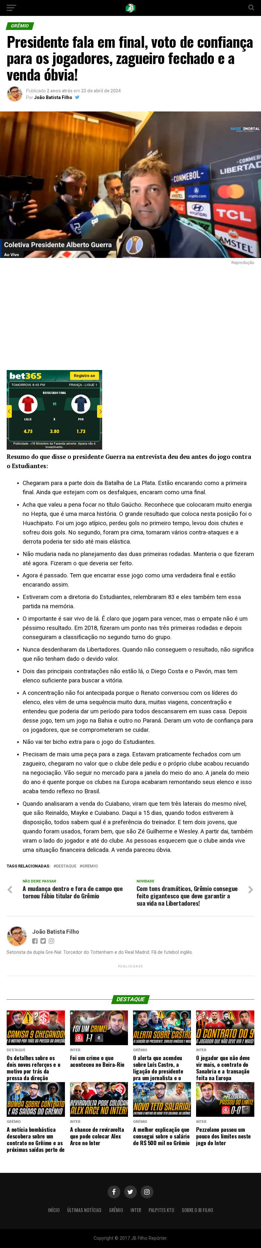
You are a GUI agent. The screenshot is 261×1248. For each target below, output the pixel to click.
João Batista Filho (53, 97)
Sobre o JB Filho (197, 1210)
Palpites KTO (161, 1210)
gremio (90, 866)
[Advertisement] (130, 315)
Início (54, 1210)
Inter (135, 1210)
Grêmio (116, 1210)
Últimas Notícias (84, 1210)
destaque (66, 866)
